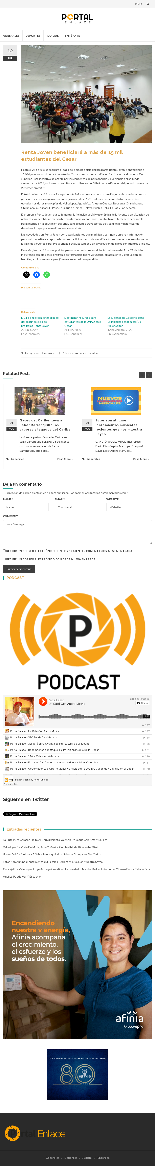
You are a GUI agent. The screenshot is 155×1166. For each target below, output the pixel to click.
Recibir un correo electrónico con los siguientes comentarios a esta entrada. (69, 551)
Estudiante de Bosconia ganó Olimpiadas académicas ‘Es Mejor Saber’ (126, 321)
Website (112, 499)
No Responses (74, 353)
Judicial (53, 36)
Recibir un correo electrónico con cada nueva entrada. (51, 559)
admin (95, 353)
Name (8, 499)
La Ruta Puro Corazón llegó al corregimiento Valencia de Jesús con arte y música (55, 839)
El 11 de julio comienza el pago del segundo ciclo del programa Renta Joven (40, 321)
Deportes (33, 36)
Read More (64, 459)
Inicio (138, 4)
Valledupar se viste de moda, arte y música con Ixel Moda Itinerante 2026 (50, 847)
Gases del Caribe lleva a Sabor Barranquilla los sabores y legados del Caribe (45, 425)
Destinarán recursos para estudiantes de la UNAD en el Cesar (83, 321)
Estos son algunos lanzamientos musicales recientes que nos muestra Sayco (53, 861)
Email (60, 499)
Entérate (72, 36)
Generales (11, 36)
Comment (10, 516)
